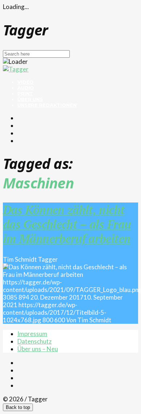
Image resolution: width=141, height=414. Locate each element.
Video (25, 82)
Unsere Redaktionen (47, 105)
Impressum (32, 333)
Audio (25, 88)
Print (25, 93)
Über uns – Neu (37, 349)
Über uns (30, 99)
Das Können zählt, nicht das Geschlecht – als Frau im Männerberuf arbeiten (67, 224)
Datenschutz (34, 341)
